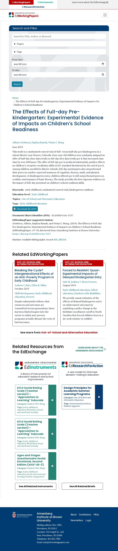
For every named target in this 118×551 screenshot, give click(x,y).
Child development (24, 293)
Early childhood (40, 194)
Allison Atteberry (21, 142)
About (74, 514)
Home (15, 97)
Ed (45, 2)
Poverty (30, 296)
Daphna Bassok (39, 142)
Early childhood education (33, 203)
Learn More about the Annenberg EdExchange (89, 349)
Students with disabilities (87, 293)
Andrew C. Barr (22, 285)
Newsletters (77, 520)
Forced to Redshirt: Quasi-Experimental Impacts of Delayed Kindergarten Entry (82, 273)
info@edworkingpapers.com (56, 542)
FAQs (96, 514)
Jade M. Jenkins (70, 281)
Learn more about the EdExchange (89, 2)
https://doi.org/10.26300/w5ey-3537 (31, 233)
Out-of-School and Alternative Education (43, 198)
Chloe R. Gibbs (39, 285)
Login (88, 520)
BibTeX (62, 239)
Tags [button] (19, 51)
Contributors (85, 514)
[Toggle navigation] (105, 15)
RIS (56, 239)
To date (16, 70)
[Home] (25, 15)
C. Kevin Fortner (88, 281)
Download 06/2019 (26, 208)
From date (17, 59)
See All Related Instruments (36, 486)
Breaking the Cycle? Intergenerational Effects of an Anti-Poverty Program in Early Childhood (34, 275)
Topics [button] (20, 43)
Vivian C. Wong (56, 142)
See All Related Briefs (82, 486)
